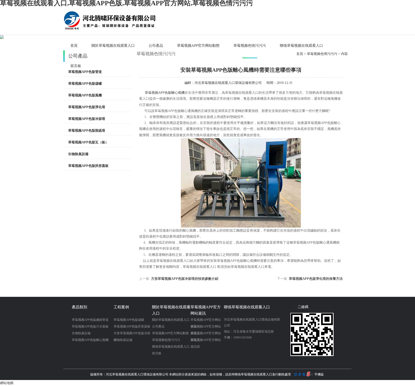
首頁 (74, 45)
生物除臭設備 (78, 154)
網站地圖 (6, 383)
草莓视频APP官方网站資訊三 (205, 334)
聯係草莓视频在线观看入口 (301, 45)
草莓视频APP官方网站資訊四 (205, 340)
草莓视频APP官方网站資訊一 (205, 320)
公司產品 (156, 45)
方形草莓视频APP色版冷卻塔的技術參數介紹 (184, 279)
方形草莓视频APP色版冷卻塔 (132, 334)
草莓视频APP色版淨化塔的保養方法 (316, 279)
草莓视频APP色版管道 (85, 72)
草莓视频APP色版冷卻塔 (86, 119)
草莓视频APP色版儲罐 (85, 83)
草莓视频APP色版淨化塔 (86, 107)
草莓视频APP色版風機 (85, 95)
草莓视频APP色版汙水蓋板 (90, 326)
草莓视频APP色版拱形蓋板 (88, 166)
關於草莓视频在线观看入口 (113, 45)
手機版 (319, 374)
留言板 (156, 353)
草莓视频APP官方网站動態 (198, 45)
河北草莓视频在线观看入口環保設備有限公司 (228, 83)
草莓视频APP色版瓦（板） (88, 142)
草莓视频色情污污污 (249, 45)
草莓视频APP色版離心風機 (165, 92)
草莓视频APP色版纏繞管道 (90, 320)
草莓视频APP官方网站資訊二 (205, 327)
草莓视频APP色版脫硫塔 (86, 130)
